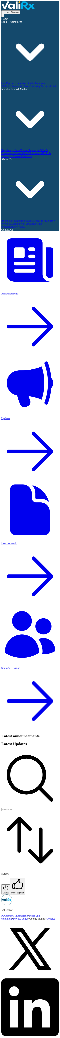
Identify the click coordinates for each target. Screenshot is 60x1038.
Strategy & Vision (40, 220)
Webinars (27, 156)
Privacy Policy (17, 226)
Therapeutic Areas (20, 86)
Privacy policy (20, 918)
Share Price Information (27, 153)
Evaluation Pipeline (25, 83)
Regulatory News (10, 150)
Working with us (19, 223)
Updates (24, 150)
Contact (50, 918)
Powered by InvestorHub (14, 915)
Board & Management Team (16, 220)
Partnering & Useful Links (43, 86)
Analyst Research (13, 156)
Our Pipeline (8, 83)
